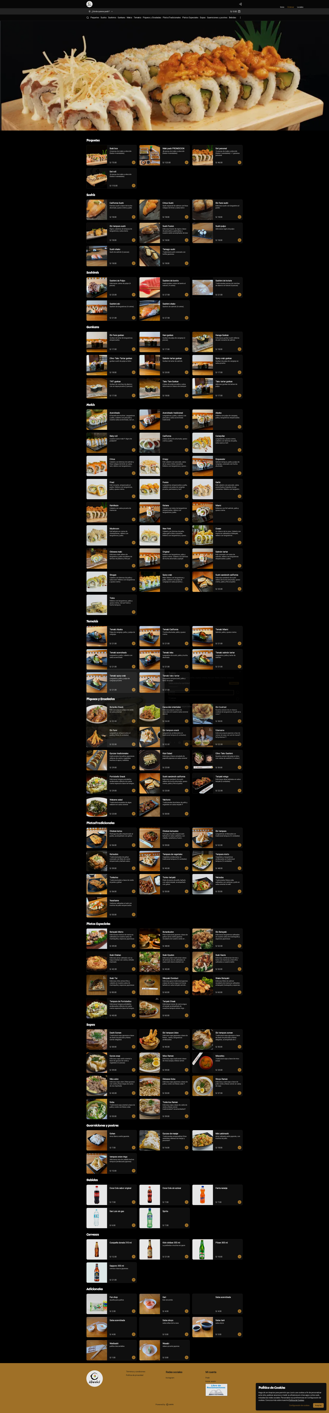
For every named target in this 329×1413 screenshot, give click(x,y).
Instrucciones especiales (181, 704)
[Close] (244, 668)
